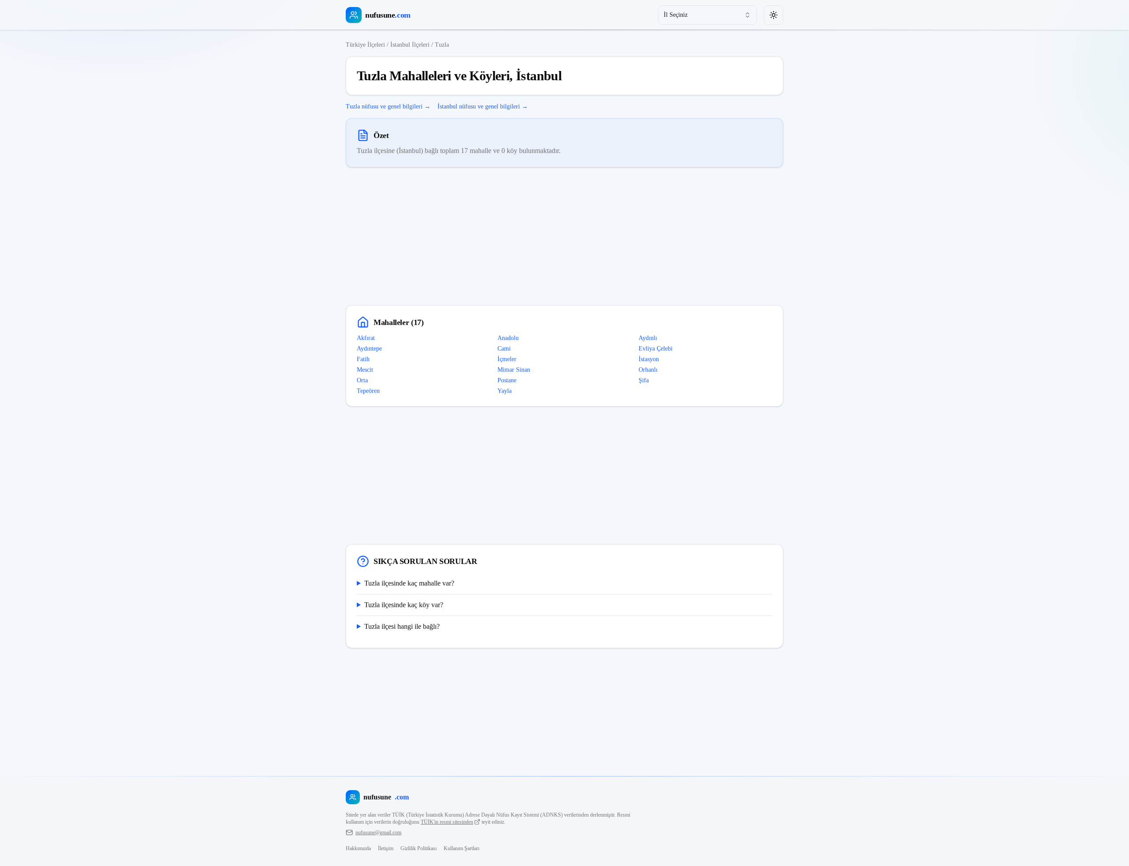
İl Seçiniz (676, 14)
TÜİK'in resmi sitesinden (447, 822)
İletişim (385, 848)
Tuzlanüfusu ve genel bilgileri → (388, 106)
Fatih (363, 359)
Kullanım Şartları (461, 848)
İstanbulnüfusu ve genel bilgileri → (482, 106)
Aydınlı (648, 338)
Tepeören (368, 391)
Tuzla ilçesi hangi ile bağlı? (402, 626)
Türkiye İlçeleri (365, 44)
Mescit (365, 369)
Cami (504, 348)
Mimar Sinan (513, 369)
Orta (362, 380)
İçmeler (506, 359)
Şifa (644, 380)
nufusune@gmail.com (378, 832)
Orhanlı (648, 369)
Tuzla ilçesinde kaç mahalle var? (409, 583)
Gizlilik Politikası (418, 848)
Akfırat (366, 338)
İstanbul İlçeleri (410, 44)
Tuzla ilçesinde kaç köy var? (403, 604)
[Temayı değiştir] (773, 15)
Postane (506, 380)
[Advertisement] (564, 236)
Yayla (504, 391)
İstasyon (649, 359)
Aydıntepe (369, 348)
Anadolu (508, 338)
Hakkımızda (358, 848)
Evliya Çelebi (656, 348)
